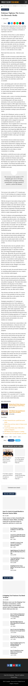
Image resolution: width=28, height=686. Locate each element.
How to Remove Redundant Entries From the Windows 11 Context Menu (17, 615)
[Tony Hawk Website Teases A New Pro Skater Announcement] (6, 559)
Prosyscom (16, 683)
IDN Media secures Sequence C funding (14, 431)
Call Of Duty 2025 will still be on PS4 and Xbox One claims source (17, 536)
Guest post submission (9, 675)
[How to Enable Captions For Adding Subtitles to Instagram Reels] (6, 644)
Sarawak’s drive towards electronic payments (15, 433)
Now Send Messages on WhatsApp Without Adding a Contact (17, 623)
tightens (19, 436)
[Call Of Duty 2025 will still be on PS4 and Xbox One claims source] (6, 536)
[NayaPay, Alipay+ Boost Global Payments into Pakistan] (8, 452)
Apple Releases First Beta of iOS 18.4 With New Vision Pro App (17, 552)
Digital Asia (5, 9)
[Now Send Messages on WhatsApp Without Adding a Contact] (6, 623)
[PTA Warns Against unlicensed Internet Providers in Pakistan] (8, 468)
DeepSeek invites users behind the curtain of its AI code (17, 567)
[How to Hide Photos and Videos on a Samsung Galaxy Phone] (6, 652)
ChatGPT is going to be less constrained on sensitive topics (16, 544)
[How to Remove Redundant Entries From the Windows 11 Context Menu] (6, 615)
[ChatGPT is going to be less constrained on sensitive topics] (6, 544)
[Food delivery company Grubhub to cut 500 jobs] (6, 530)
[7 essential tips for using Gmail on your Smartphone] (6, 637)
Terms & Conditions (19, 675)
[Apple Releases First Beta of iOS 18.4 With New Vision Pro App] (6, 552)
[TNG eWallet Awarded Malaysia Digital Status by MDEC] (4, 412)
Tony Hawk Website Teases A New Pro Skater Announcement (17, 559)
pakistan (14, 436)
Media (10, 436)
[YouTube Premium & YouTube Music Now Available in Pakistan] (20, 452)
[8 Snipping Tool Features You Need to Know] (14, 587)
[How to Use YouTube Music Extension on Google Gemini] (6, 631)
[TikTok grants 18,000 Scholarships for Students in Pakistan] (20, 468)
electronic (6, 436)
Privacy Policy (14, 677)
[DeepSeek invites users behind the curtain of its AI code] (6, 567)
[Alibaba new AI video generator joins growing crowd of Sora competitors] (4, 406)
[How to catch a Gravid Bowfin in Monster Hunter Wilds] (14, 503)
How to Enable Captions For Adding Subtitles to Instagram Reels (17, 644)
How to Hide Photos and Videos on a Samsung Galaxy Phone (16, 652)
